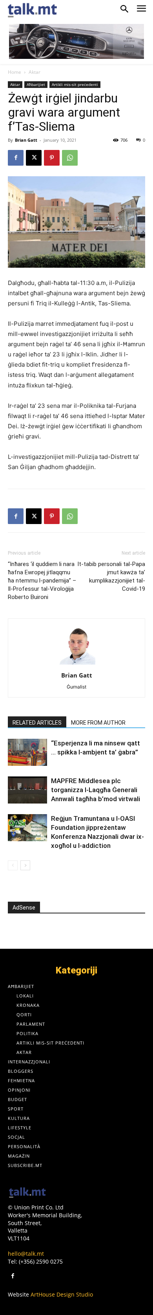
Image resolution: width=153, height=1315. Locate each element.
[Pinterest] (52, 158)
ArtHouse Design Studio (62, 1294)
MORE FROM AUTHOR (98, 723)
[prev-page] (13, 865)
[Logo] (27, 1193)
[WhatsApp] (70, 158)
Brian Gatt (26, 140)
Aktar (34, 72)
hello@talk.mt (26, 1253)
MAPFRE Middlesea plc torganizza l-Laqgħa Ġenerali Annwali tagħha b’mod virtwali (96, 790)
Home (14, 72)
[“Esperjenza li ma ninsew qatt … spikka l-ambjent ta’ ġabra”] (27, 752)
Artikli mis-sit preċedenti (75, 84)
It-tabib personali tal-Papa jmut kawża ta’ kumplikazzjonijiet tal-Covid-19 (111, 576)
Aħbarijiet (36, 84)
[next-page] (25, 865)
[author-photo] (76, 664)
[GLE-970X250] (76, 41)
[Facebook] (16, 158)
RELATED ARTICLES (37, 723)
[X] (34, 158)
